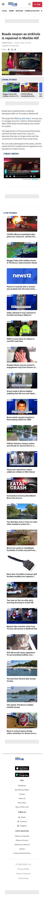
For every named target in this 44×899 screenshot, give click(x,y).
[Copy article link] (15, 49)
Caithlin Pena (7, 43)
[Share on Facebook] (9, 49)
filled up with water (22, 118)
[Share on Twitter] (12, 49)
